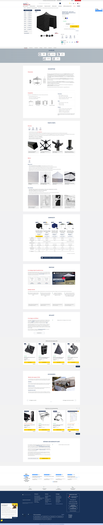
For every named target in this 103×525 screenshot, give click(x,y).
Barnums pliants (28, 10)
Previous (27, 400)
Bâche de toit (38, 445)
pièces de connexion (42, 449)
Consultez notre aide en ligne (73, 503)
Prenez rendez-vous (73, 499)
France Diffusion (61, 524)
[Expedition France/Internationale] (58, 487)
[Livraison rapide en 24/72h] (44, 487)
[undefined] (29, 478)
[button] (78, 3)
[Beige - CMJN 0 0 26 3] (68, 431)
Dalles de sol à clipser (31, 391)
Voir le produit (47, 236)
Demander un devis (77, 0)
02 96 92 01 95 (59, 0)
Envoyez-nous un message (73, 501)
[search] (60, 3)
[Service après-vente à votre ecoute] (72, 487)
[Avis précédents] (31, 477)
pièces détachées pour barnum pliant (44, 446)
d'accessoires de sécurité (41, 329)
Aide (73, 0)
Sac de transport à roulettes (32, 383)
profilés (37, 449)
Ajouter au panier (74, 26)
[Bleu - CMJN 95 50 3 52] (69, 431)
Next (75, 400)
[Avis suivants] (79, 477)
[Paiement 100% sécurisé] (30, 487)
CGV (46, 322)
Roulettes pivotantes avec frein (33, 387)
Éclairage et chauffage (32, 379)
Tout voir (63, 514)
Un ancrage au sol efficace (33, 318)
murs (41, 445)
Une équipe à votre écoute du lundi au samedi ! (49, 0)
